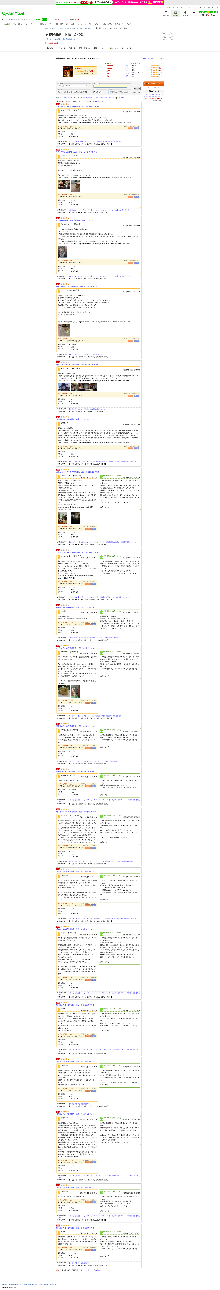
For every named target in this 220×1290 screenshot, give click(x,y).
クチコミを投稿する (153, 83)
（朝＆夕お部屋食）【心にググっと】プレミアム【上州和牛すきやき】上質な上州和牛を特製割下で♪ (102, 861)
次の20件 (100, 101)
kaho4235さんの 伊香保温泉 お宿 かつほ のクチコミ (76, 152)
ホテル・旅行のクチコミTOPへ (155, 58)
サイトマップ (181, 7)
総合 (85, 98)
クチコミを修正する (154, 87)
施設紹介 (50, 48)
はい (130, 128)
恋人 (72, 92)
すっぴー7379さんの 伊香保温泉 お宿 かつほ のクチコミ (77, 106)
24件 (127, 71)
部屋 (101, 98)
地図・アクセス (99, 48)
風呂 (118, 98)
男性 (121, 92)
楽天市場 (202, 7)
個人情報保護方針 (15, 1284)
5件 (127, 73)
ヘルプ (162, 7)
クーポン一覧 (126, 48)
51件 (127, 68)
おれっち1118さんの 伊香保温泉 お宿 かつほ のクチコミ (77, 472)
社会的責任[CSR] (28, 1284)
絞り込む (137, 88)
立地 (96, 98)
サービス (91, 98)
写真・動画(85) (84, 48)
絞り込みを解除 (137, 92)
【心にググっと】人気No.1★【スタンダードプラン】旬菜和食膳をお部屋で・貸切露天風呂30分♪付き (103, 461)
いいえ (136, 128)
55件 (127, 65)
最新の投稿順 (68, 98)
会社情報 (5, 1284)
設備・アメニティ (110, 98)
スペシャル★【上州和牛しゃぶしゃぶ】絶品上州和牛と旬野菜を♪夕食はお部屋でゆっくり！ (99, 597)
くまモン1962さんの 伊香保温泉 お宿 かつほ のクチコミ (77, 552)
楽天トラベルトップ (51, 28)
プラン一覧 (61, 48)
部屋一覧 (72, 48)
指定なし (114, 92)
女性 (126, 92)
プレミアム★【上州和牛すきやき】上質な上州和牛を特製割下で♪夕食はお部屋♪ (95, 141)
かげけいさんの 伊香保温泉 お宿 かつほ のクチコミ (76, 648)
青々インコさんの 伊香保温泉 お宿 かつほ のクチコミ (76, 812)
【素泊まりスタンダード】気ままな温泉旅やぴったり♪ (87, 354)
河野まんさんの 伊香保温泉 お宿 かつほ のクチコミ (76, 726)
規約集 (46, 1284)
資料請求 (53, 1284)
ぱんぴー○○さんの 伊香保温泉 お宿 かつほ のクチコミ (77, 286)
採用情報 (39, 1284)
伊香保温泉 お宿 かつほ (64, 34)
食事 (122, 98)
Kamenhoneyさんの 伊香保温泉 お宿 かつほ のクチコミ (78, 220)
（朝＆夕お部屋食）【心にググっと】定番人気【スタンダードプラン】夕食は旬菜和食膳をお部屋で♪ (102, 919)
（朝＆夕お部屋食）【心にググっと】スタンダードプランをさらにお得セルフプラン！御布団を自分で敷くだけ (99, 800)
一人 (61, 92)
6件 (127, 76)
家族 (66, 92)
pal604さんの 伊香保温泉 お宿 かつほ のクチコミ (75, 771)
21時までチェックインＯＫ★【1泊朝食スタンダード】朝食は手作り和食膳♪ (94, 638)
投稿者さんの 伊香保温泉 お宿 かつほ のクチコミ (75, 419)
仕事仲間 (84, 92)
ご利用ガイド (170, 7)
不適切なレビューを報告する (131, 126)
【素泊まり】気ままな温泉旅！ (79, 1104)
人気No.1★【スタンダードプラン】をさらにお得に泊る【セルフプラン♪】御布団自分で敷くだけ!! (101, 210)
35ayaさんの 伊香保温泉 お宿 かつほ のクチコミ (75, 929)
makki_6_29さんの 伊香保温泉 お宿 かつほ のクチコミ (77, 364)
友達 (77, 92)
